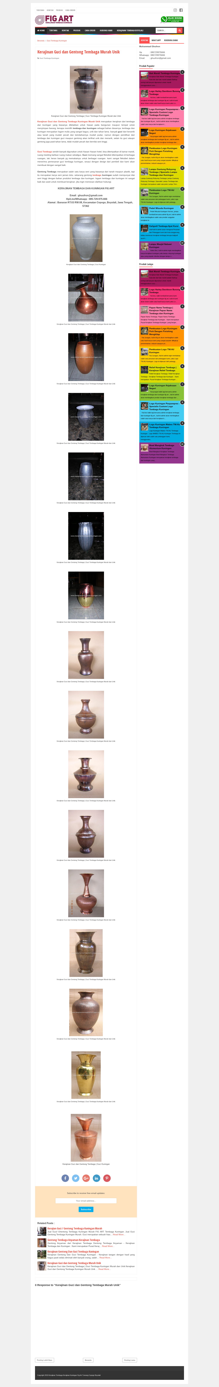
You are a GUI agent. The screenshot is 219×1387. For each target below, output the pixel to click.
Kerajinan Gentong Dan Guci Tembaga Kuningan (73, 1251)
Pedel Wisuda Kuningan (161, 208)
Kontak (50, 10)
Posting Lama (129, 1360)
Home (42, 30)
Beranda (88, 1360)
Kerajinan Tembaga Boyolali (130, 30)
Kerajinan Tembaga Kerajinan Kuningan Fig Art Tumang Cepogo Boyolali (74, 1375)
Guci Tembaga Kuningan (49, 58)
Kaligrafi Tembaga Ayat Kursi (163, 226)
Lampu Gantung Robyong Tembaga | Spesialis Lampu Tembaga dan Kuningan (163, 172)
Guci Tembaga (44, 151)
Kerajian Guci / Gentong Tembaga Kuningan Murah (75, 1228)
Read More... (119, 1234)
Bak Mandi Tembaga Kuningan (164, 73)
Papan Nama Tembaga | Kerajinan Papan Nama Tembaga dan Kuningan (161, 310)
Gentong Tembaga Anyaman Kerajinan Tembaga (74, 1240)
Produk (59, 10)
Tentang (40, 10)
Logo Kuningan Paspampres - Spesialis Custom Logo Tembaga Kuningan (164, 112)
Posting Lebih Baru (44, 1360)
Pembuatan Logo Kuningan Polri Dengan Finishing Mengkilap (163, 151)
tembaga (96, 175)
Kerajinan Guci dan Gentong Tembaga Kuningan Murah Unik (69, 121)
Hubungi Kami (106, 30)
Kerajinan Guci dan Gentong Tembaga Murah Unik (74, 1263)
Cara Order (70, 10)
